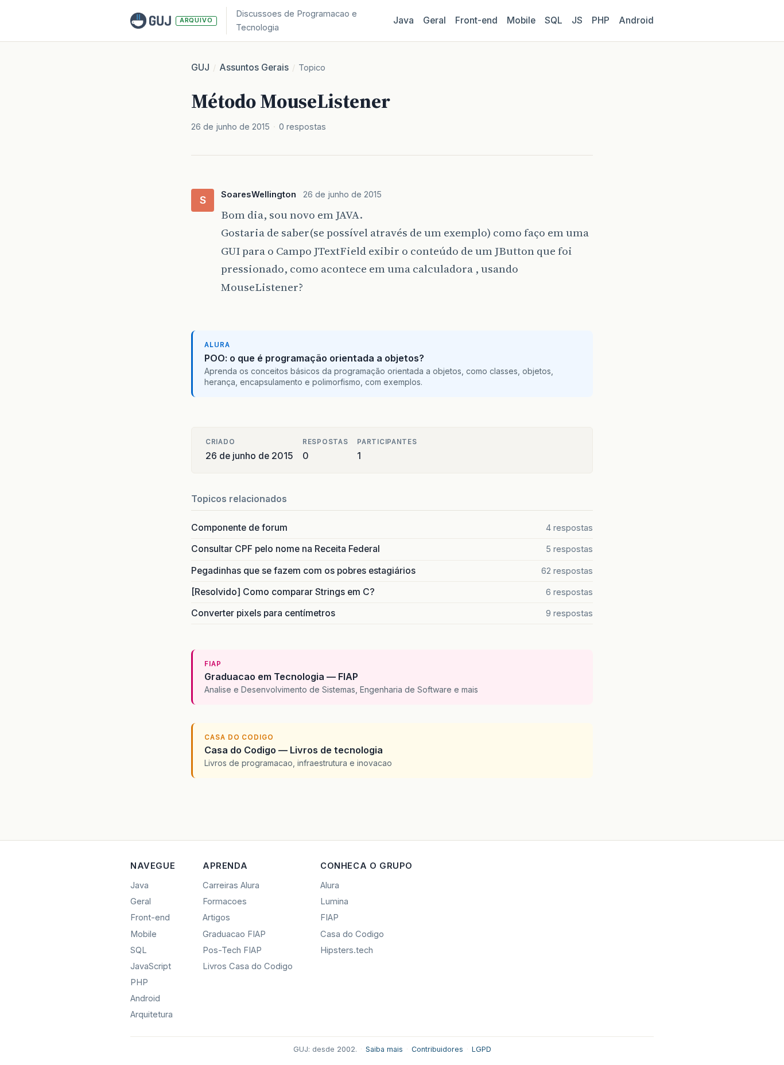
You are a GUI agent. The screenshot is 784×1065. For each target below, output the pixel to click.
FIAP (329, 917)
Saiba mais (384, 1049)
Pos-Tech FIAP (232, 950)
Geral (434, 20)
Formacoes (225, 901)
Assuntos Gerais (254, 67)
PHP (601, 20)
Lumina (334, 901)
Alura (329, 885)
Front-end (150, 917)
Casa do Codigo (352, 934)
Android (636, 20)
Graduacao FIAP (234, 934)
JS (577, 20)
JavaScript (150, 966)
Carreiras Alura (231, 885)
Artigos (216, 917)
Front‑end (476, 20)
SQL (553, 20)
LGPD (481, 1049)
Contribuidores (437, 1049)
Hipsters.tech (346, 950)
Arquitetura (151, 1014)
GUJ (200, 67)
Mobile (521, 20)
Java (403, 20)
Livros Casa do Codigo (248, 966)
